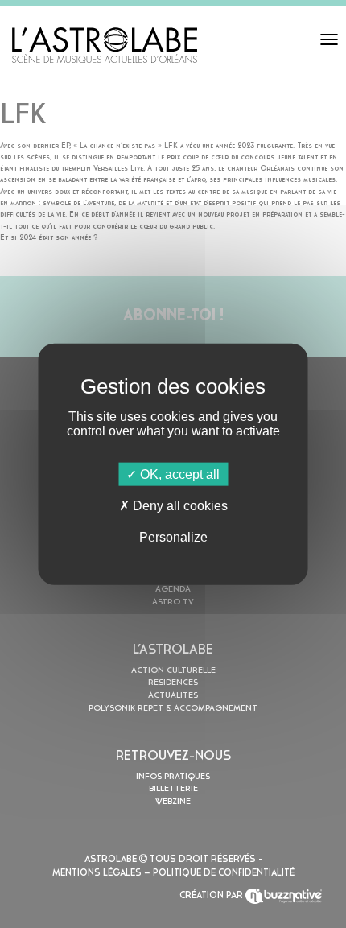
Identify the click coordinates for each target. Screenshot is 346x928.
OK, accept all (178, 473)
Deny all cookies (179, 505)
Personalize (173, 537)
